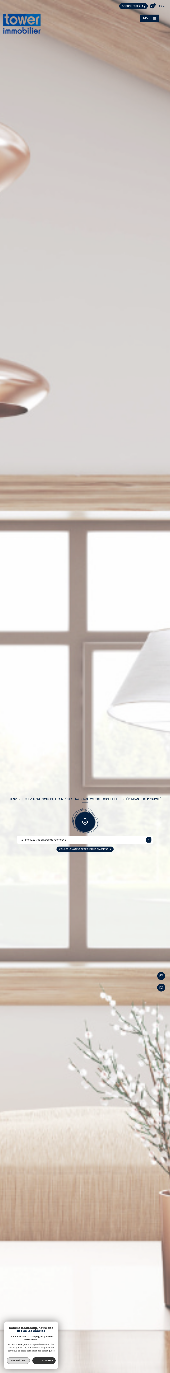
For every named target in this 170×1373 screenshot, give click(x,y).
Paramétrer (18, 1360)
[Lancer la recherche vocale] (85, 821)
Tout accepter (44, 1360)
